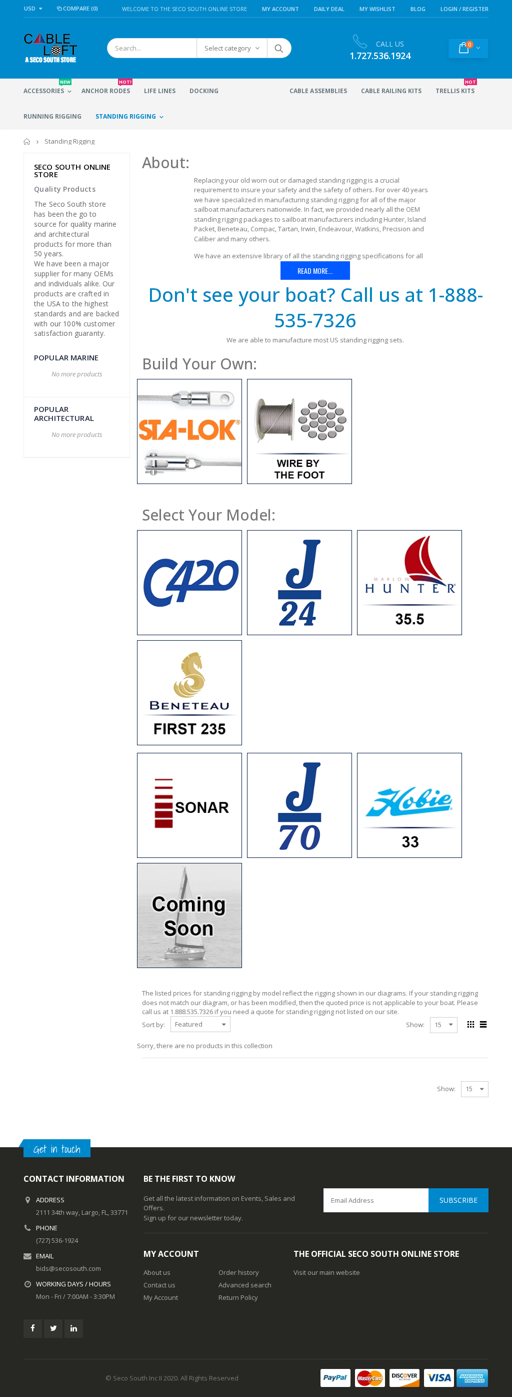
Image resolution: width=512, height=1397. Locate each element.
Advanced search (245, 1284)
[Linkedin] (73, 1328)
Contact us (160, 1284)
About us (157, 1272)
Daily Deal (329, 9)
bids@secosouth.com (68, 1268)
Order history (238, 1272)
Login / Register (464, 9)
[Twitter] (53, 1328)
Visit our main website (327, 1272)
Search (279, 48)
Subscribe (459, 1200)
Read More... (315, 270)
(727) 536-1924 (57, 1240)
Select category (227, 48)
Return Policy (238, 1297)
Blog (418, 9)
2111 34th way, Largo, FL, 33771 (82, 1212)
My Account (280, 9)
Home (27, 141)
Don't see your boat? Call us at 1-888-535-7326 (315, 307)
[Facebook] (33, 1328)
